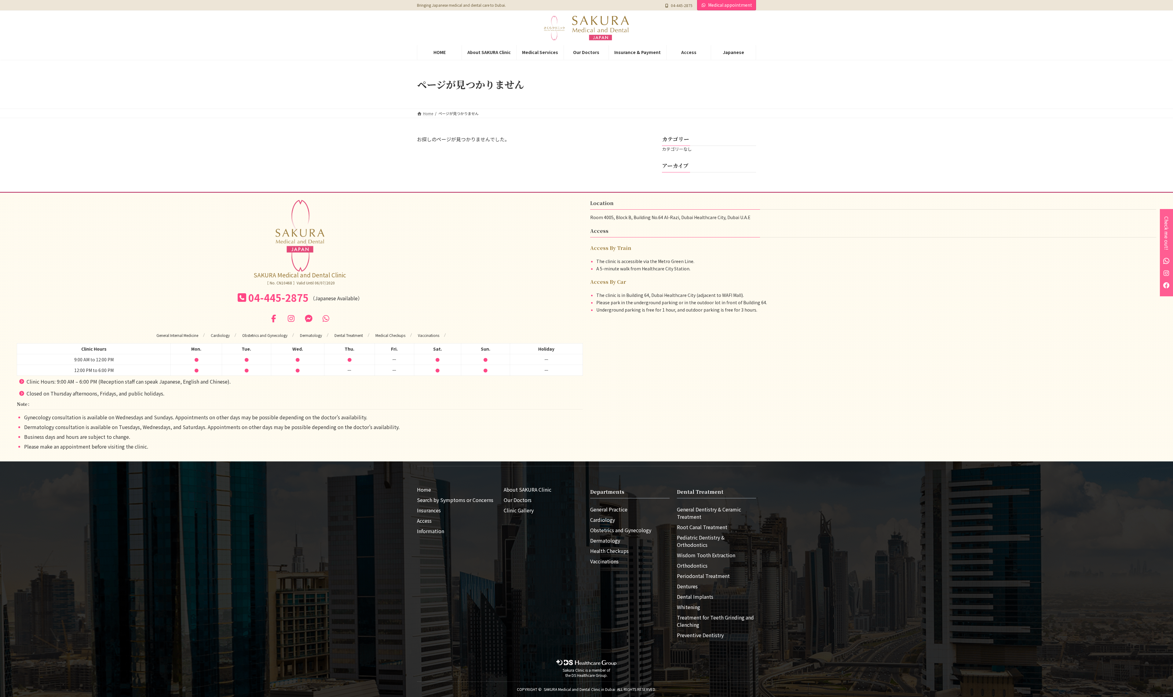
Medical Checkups (390, 335)
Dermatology (311, 335)
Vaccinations (428, 335)
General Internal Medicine (177, 335)
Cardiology (220, 335)
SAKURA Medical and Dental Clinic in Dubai (579, 689)
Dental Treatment (348, 335)
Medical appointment (730, 5)
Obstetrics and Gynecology (264, 335)
